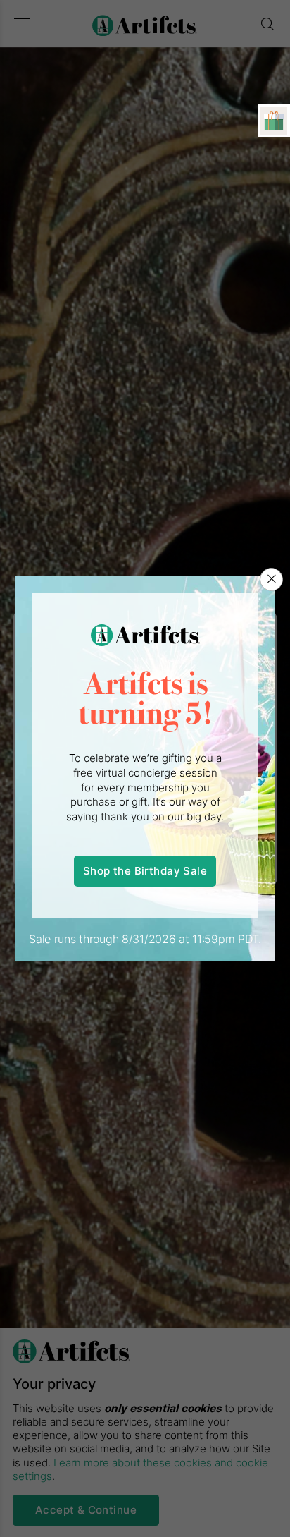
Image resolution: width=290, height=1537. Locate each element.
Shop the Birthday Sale (145, 870)
